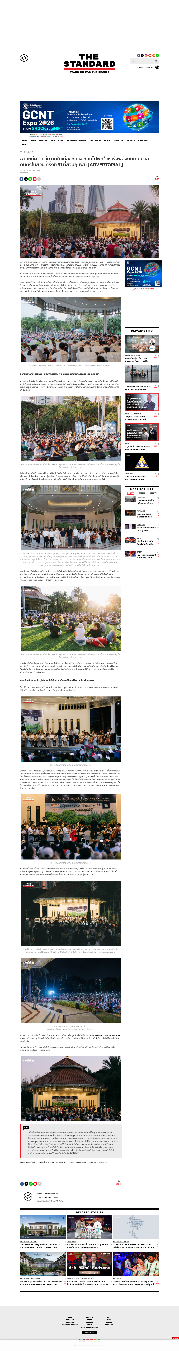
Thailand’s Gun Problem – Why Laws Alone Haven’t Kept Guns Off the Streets (137, 388)
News (34, 1242)
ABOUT (25, 144)
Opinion (70, 1322)
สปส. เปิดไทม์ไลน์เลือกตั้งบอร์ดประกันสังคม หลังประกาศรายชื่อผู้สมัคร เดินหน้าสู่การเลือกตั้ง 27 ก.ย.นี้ (136, 478)
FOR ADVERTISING (89, 1327)
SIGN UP (149, 67)
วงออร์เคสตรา (32, 1162)
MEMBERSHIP (89, 1332)
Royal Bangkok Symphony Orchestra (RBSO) (69, 1162)
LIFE (61, 140)
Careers (89, 1322)
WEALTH (43, 140)
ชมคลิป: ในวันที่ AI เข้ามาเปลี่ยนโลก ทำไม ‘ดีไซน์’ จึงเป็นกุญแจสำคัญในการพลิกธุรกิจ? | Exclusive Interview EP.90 (87, 1283)
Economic (129, 355)
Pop (109, 1317)
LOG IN (140, 67)
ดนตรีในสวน (44, 1162)
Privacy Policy (70, 1324)
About (89, 1324)
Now (109, 1320)
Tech (137, 355)
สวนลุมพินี (92, 1162)
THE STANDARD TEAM (31, 170)
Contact (109, 1324)
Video (92, 1279)
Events (109, 1322)
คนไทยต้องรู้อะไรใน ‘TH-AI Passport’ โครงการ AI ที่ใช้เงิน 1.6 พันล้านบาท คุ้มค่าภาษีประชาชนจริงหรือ (137, 359)
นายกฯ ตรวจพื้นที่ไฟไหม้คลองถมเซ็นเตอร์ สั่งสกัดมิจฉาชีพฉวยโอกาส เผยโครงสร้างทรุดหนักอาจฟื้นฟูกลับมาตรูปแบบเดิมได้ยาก (146, 501)
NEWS (33, 140)
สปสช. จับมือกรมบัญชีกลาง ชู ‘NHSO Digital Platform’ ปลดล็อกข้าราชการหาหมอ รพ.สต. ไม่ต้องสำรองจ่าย (146, 529)
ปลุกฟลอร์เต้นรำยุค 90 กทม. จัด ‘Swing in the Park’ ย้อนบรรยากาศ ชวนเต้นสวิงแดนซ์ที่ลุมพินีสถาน (133, 1283)
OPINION (118, 140)
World (128, 414)
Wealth (89, 1317)
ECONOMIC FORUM (76, 140)
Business (24, 1242)
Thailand (26, 152)
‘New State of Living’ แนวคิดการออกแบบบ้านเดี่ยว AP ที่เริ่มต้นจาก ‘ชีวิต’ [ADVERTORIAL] (40, 1246)
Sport (139, 538)
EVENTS (131, 140)
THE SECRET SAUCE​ (100, 140)
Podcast (70, 1320)
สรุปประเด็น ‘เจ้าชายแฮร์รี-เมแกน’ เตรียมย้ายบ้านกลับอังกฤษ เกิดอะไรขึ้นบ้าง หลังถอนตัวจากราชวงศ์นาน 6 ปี (137, 448)
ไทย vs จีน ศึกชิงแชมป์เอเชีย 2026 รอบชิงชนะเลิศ (146, 556)
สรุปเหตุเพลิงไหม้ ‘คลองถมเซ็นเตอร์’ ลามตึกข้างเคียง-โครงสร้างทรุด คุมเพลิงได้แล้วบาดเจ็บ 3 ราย (146, 515)
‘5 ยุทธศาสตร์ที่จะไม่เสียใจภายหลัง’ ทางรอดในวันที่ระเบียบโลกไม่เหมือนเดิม (136, 418)
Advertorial (103, 1162)
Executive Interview (77, 1279)
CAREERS (143, 140)
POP (53, 140)
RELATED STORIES (89, 1212)
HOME (24, 140)
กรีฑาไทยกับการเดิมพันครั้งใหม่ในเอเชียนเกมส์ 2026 (145, 542)
